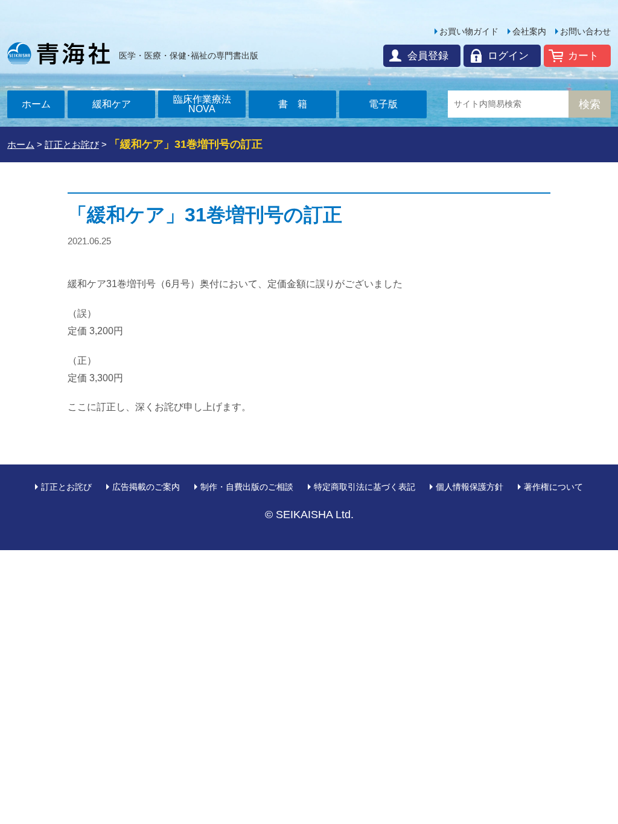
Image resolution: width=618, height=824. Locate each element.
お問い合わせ (585, 31)
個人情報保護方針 (469, 487)
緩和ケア (111, 104)
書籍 (297, 104)
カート (583, 56)
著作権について (553, 487)
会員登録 (427, 56)
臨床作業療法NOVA (202, 104)
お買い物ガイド (469, 31)
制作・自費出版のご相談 (246, 487)
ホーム (36, 104)
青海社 (58, 53)
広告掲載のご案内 (146, 487)
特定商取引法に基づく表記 (364, 487)
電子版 (383, 104)
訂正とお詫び (66, 487)
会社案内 (529, 31)
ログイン (508, 56)
